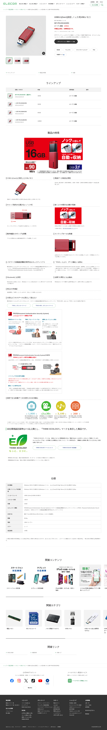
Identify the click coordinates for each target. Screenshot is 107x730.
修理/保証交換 (57, 709)
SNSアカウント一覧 (9, 726)
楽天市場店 (71, 709)
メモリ (16, 9)
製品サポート (57, 703)
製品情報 (11, 9)
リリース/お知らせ (26, 703)
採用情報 (87, 707)
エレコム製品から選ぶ (27, 715)
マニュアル (67, 49)
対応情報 (50, 3)
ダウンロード (59, 3)
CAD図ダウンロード (42, 713)
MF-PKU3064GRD (21, 111)
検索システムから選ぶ (27, 717)
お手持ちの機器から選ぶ (27, 713)
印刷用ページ (60, 54)
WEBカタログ (41, 709)
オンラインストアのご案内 (75, 705)
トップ (5, 9)
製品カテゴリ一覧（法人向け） (13, 705)
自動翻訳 (59, 726)
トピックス (42, 3)
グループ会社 (88, 705)
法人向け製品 (33, 3)
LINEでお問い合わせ (58, 715)
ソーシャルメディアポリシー (43, 726)
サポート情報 (80, 3)
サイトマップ (17, 726)
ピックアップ (25, 705)
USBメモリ (23, 9)
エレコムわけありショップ (75, 713)
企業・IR (87, 703)
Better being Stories (26, 707)
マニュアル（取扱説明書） (44, 705)
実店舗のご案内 (72, 703)
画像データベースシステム (44, 711)
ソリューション (9, 711)
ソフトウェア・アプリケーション (45, 707)
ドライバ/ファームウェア (81, 49)
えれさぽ (56, 705)
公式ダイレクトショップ (74, 707)
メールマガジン (57, 713)
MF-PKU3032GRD (21, 103)
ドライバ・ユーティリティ (44, 703)
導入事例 (8, 713)
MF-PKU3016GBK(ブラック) (69, 228)
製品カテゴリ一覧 (10, 703)
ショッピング (70, 3)
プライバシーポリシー (32, 726)
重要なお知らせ (57, 711)
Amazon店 (71, 715)
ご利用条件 (24, 726)
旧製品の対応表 (25, 719)
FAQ (94, 49)
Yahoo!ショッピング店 (74, 711)
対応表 (58, 49)
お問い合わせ (57, 707)
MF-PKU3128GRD (21, 120)
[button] (25, 700)
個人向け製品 (23, 3)
